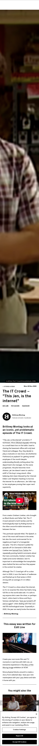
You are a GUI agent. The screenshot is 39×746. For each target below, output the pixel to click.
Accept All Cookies (19, 742)
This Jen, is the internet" (12, 440)
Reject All (19, 736)
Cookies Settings (19, 729)
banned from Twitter (20, 550)
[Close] (36, 714)
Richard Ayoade (22, 443)
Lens (22, 678)
